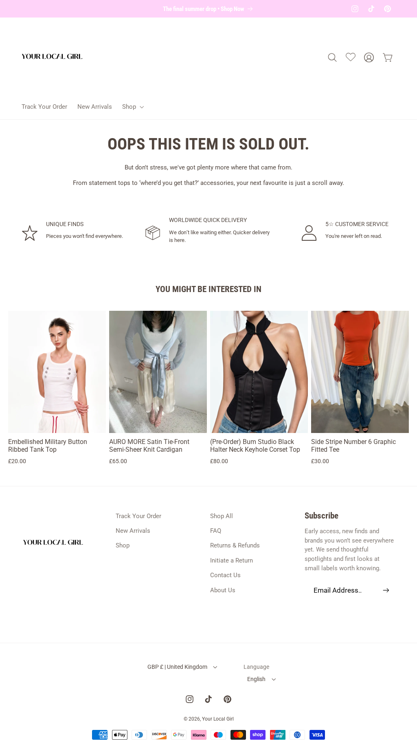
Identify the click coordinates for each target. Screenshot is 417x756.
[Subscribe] (385, 590)
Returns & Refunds (235, 545)
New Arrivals (133, 530)
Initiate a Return (231, 560)
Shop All (221, 516)
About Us (222, 590)
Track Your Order (138, 516)
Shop (122, 545)
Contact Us (225, 575)
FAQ (215, 530)
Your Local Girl (218, 719)
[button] (132, 106)
